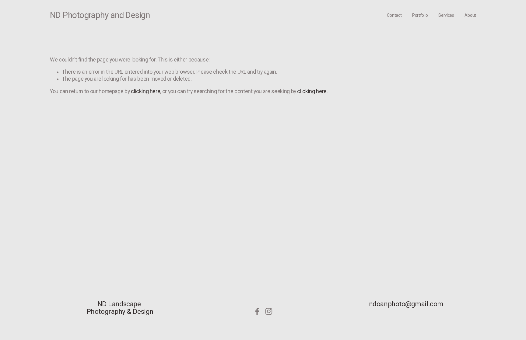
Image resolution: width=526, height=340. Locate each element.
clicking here (145, 91)
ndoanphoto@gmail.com (406, 304)
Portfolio (420, 15)
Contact (394, 15)
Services (446, 15)
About (470, 15)
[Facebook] (257, 311)
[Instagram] (268, 311)
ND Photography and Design (100, 15)
